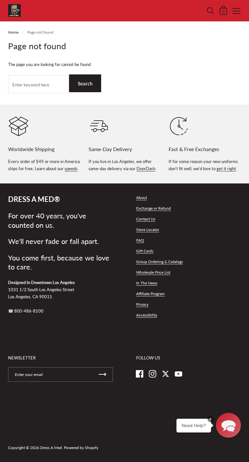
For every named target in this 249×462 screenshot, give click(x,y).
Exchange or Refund (153, 208)
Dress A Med (51, 447)
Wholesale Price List (153, 272)
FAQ (140, 240)
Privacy (142, 304)
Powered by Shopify (81, 447)
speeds (71, 168)
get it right (226, 168)
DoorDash (145, 168)
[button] (228, 425)
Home (13, 32)
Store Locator (147, 229)
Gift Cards (144, 250)
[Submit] (102, 374)
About (141, 197)
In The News (146, 282)
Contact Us (145, 218)
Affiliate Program (150, 293)
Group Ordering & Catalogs (159, 261)
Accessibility (146, 315)
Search (85, 83)
